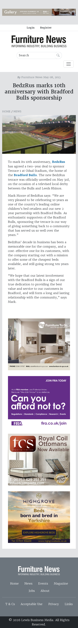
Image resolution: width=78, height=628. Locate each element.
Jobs (32, 591)
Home (6, 111)
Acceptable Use (31, 604)
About (45, 591)
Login (30, 27)
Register (46, 27)
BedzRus (58, 162)
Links (69, 604)
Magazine (61, 583)
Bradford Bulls (25, 175)
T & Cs (10, 604)
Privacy (53, 604)
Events (43, 583)
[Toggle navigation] (68, 64)
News (17, 111)
